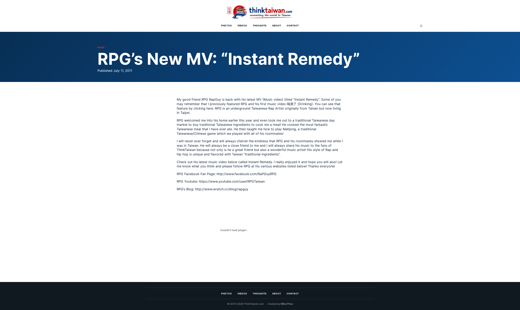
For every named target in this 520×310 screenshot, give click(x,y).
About (276, 25)
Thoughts (260, 25)
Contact (293, 25)
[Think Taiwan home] (260, 11)
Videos (242, 25)
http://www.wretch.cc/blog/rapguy (221, 189)
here (209, 108)
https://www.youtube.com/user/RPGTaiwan (232, 181)
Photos (226, 25)
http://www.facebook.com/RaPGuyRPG (246, 174)
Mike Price (287, 303)
